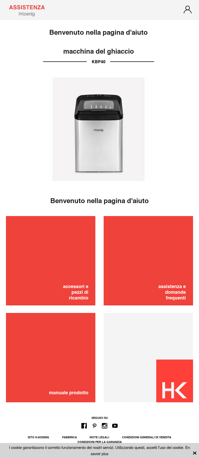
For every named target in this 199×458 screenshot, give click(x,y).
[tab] (99, 226)
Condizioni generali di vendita (146, 437)
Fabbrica (69, 437)
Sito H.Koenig (38, 437)
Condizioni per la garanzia (99, 442)
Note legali (99, 437)
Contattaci (99, 253)
